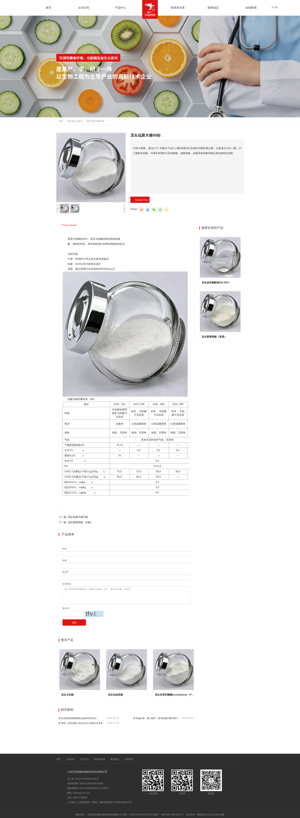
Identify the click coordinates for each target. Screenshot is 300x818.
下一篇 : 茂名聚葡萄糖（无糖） (76, 522)
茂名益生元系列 (74, 121)
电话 (64, 572)
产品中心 (84, 759)
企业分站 (210, 814)
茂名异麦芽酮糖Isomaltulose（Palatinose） (174, 694)
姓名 (64, 548)
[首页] (150, 9)
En (276, 7)
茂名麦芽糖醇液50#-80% (215, 282)
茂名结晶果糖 (115, 694)
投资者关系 (178, 7)
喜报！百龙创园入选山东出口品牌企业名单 (82, 723)
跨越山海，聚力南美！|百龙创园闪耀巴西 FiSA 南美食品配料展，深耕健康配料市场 (158, 718)
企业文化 (70, 759)
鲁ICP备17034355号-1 (172, 814)
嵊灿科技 (201, 814)
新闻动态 (114, 759)
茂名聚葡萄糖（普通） (214, 336)
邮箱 (64, 560)
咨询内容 (66, 584)
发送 (74, 622)
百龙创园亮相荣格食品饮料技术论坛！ (79, 718)
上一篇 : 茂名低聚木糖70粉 (73, 517)
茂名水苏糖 (67, 694)
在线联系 (251, 7)
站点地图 (220, 814)
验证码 (65, 608)
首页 (48, 7)
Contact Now (141, 200)
